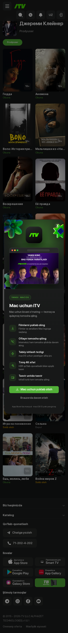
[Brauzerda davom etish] (58, 226)
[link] (34, 389)
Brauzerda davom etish (34, 397)
